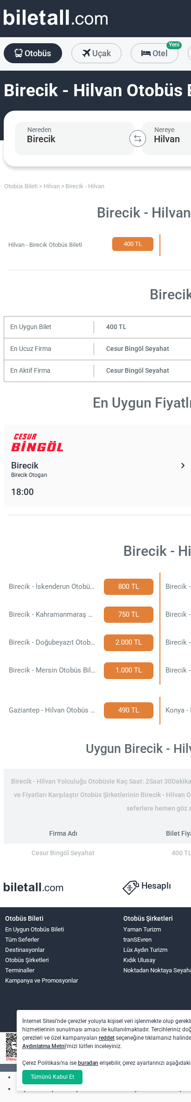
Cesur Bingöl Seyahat (137, 349)
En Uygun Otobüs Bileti (34, 929)
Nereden (39, 129)
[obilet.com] (56, 25)
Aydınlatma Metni (44, 1046)
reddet (107, 1038)
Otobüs (37, 53)
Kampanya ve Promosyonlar (41, 980)
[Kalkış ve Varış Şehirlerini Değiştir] (137, 138)
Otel (164, 50)
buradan (88, 1063)
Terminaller (19, 970)
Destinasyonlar (25, 949)
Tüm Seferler (22, 939)
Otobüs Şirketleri (27, 960)
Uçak (100, 53)
